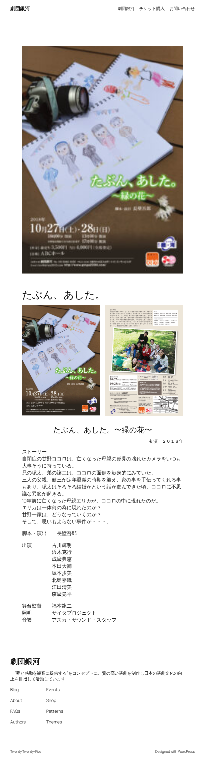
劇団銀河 (20, 8)
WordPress (186, 751)
